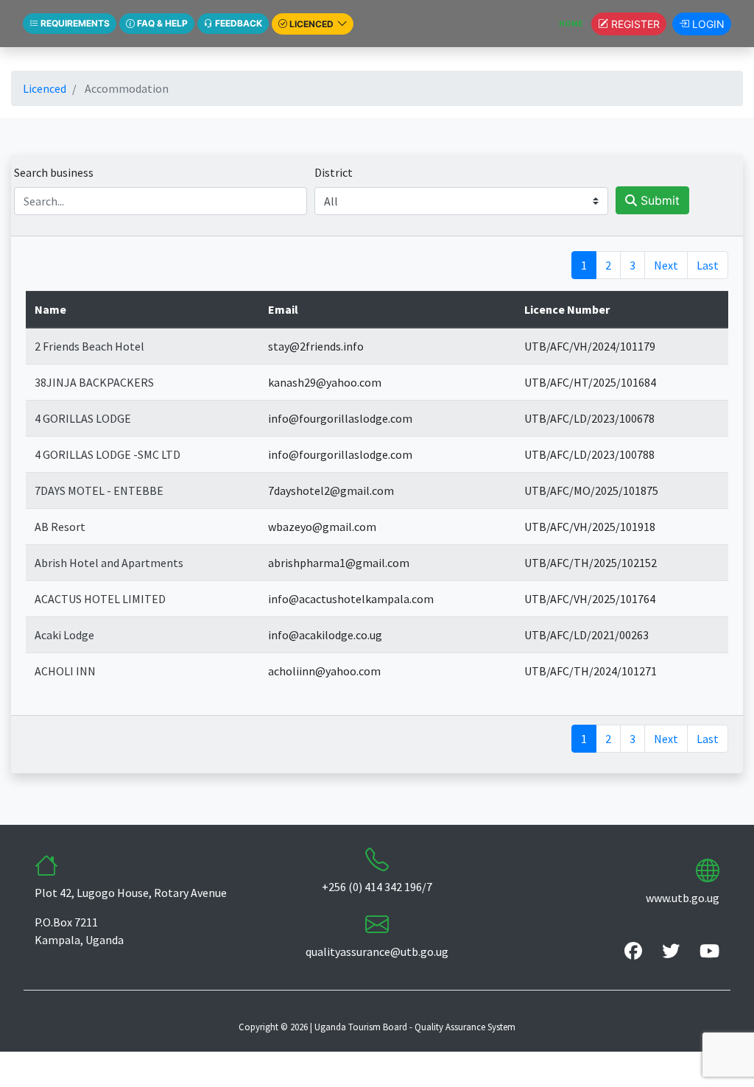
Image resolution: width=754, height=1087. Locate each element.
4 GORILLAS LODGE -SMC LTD (107, 454)
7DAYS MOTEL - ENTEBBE (99, 490)
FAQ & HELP (161, 23)
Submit (658, 200)
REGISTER (634, 24)
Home (575, 23)
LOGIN (707, 24)
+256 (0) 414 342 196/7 (377, 886)
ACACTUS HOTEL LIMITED (100, 598)
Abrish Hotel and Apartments (109, 562)
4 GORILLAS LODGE (83, 418)
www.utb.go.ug (682, 897)
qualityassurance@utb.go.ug (377, 951)
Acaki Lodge (64, 634)
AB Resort (60, 526)
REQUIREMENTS (74, 23)
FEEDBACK (237, 23)
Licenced (44, 88)
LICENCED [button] (311, 23)
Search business (54, 172)
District (333, 172)
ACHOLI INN (65, 671)
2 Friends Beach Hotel (89, 346)
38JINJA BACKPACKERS (94, 382)
